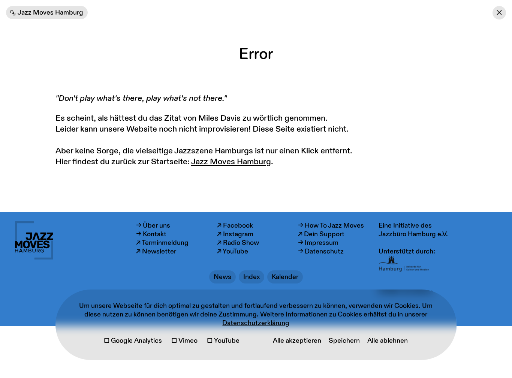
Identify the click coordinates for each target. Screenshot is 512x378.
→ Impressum (318, 242)
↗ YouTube (232, 251)
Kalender (285, 277)
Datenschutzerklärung (255, 323)
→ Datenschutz (321, 251)
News (222, 277)
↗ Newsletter (156, 251)
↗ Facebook (235, 225)
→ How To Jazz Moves (331, 225)
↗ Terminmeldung (162, 242)
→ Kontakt (151, 234)
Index (251, 277)
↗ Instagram (235, 234)
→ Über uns (153, 225)
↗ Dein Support (321, 234)
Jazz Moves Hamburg (231, 161)
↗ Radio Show (238, 242)
